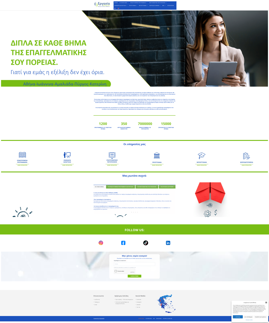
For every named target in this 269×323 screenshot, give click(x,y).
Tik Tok (138, 307)
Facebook (138, 299)
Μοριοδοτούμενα (154, 5)
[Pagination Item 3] (135, 212)
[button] (266, 302)
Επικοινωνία (170, 5)
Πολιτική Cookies (249, 319)
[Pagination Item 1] (131, 212)
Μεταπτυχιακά (142, 5)
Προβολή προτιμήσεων (260, 317)
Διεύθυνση (97, 299)
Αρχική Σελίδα (141, 318)
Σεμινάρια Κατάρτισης (120, 5)
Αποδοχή (238, 317)
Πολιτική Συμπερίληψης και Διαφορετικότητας (122, 302)
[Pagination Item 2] (133, 212)
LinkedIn (138, 304)
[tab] (99, 186)
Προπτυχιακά (132, 5)
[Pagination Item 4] (137, 212)
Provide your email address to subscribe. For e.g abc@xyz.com (125, 267)
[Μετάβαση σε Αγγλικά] (118, 8)
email (95, 304)
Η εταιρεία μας (149, 318)
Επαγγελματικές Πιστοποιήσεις (157, 2)
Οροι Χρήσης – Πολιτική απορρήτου (124, 299)
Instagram (138, 302)
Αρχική (116, 2)
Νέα (163, 5)
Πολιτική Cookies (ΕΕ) (167, 318)
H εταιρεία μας (123, 2)
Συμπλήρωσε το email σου (120, 260)
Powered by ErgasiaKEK (99, 318)
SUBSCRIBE (134, 276)
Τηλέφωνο (97, 302)
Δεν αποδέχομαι (248, 317)
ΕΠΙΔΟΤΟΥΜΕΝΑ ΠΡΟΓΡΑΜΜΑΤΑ (138, 2)
